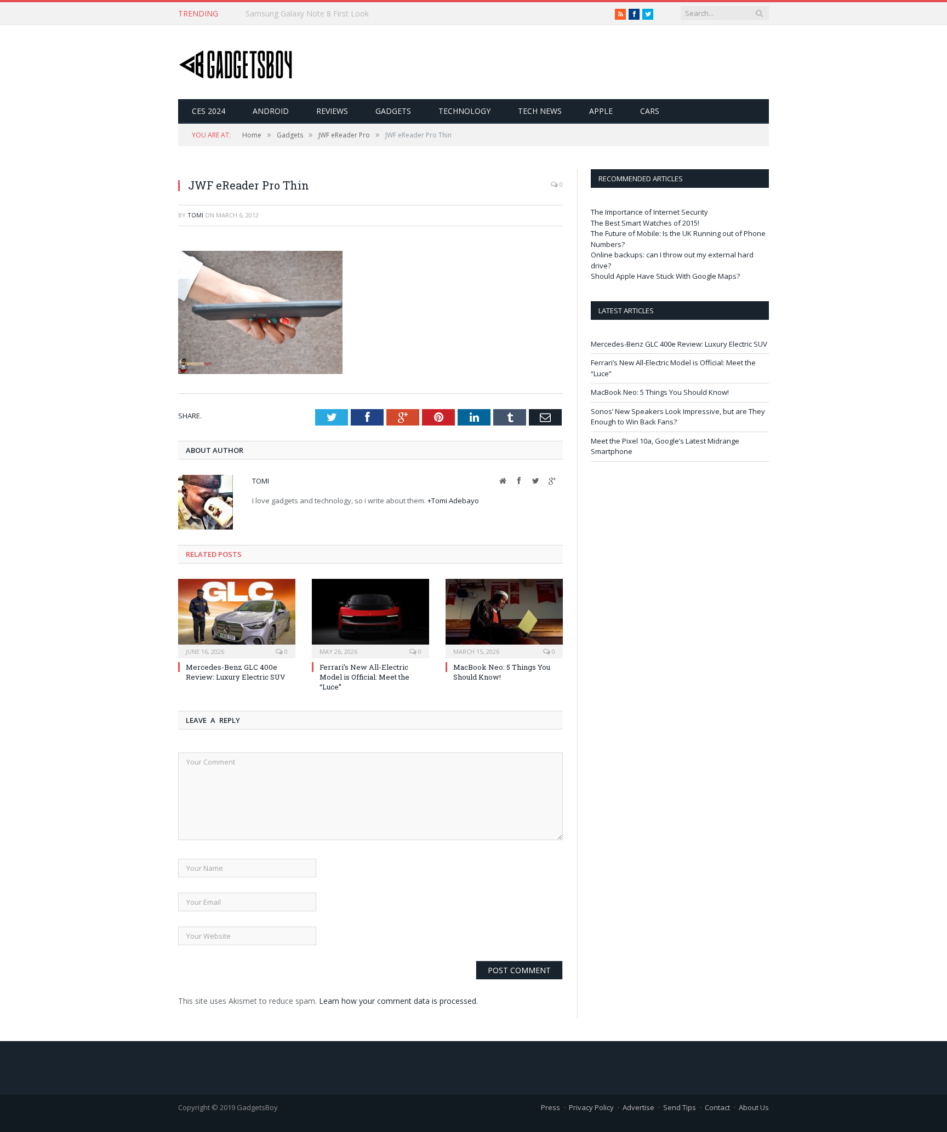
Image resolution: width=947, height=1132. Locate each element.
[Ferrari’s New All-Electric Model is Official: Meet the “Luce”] (370, 617)
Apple (601, 111)
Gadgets (393, 111)
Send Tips (679, 1107)
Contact (717, 1107)
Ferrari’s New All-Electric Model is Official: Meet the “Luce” (364, 677)
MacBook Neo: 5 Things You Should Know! (660, 392)
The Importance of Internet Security (649, 212)
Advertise (638, 1107)
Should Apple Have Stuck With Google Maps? (665, 276)
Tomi (195, 215)
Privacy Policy (591, 1107)
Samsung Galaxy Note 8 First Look (307, 14)
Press (550, 1107)
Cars (649, 111)
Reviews (332, 111)
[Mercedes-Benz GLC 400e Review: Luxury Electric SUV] (236, 617)
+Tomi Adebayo (453, 500)
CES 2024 (208, 111)
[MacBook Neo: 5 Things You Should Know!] (504, 617)
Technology (464, 111)
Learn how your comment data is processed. (398, 1001)
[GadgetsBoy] (236, 62)
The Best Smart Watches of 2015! (645, 223)
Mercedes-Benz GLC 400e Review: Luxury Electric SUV (236, 672)
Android (271, 111)
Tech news (540, 111)
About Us (754, 1107)
